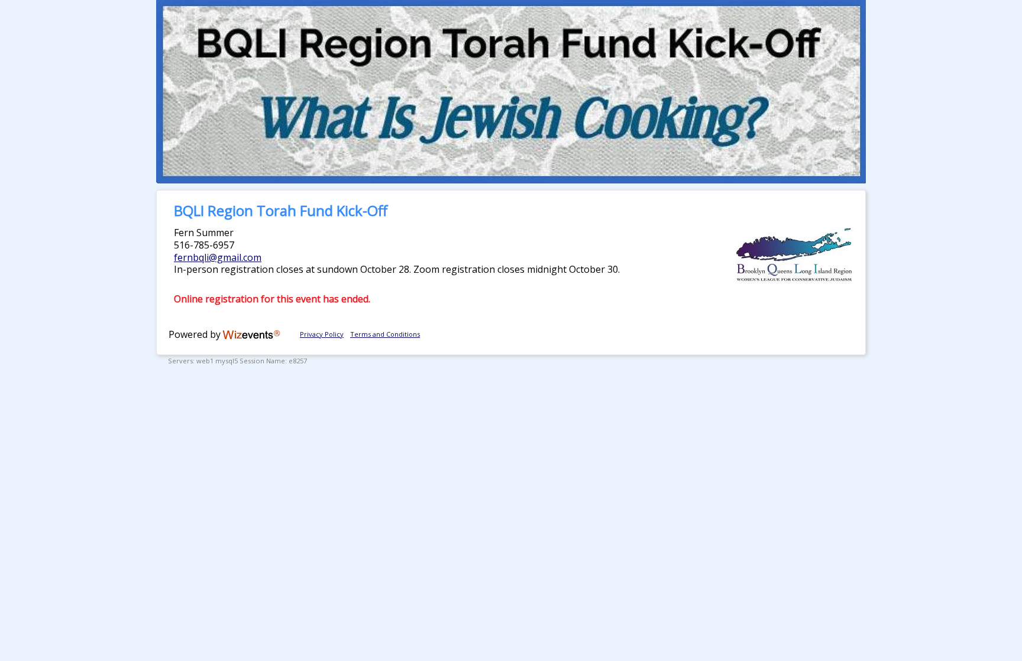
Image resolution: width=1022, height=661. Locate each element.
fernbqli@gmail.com (217, 257)
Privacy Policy (322, 334)
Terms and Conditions (385, 334)
